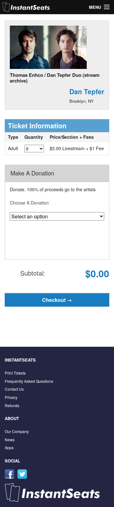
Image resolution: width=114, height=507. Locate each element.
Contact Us (14, 389)
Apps (9, 447)
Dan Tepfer (86, 91)
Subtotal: (32, 273)
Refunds (12, 405)
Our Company (17, 431)
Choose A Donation (29, 202)
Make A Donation (32, 173)
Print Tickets (15, 373)
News (10, 439)
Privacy (11, 397)
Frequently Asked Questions (29, 381)
